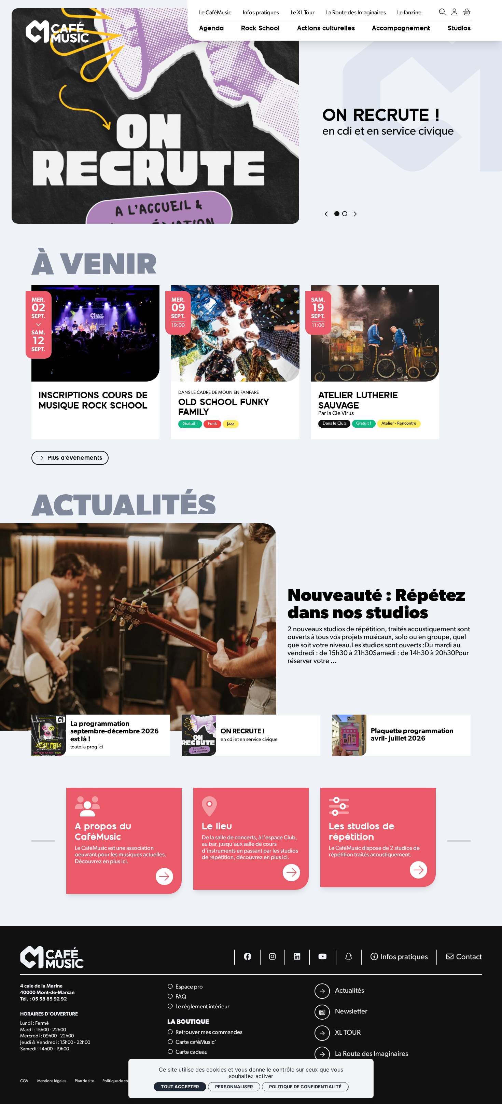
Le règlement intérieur (202, 1006)
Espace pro (189, 987)
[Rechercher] (442, 13)
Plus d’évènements (74, 458)
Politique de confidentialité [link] (305, 1086)
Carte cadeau (191, 1052)
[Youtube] (322, 957)
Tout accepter (180, 1086)
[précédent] (327, 214)
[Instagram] (272, 957)
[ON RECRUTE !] (155, 116)
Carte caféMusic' (195, 1042)
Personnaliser (234, 1086)
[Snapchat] (348, 957)
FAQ (180, 997)
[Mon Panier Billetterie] (467, 13)
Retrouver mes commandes (208, 1032)
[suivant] (355, 214)
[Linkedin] (296, 957)
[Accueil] (57, 32)
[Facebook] (247, 957)
